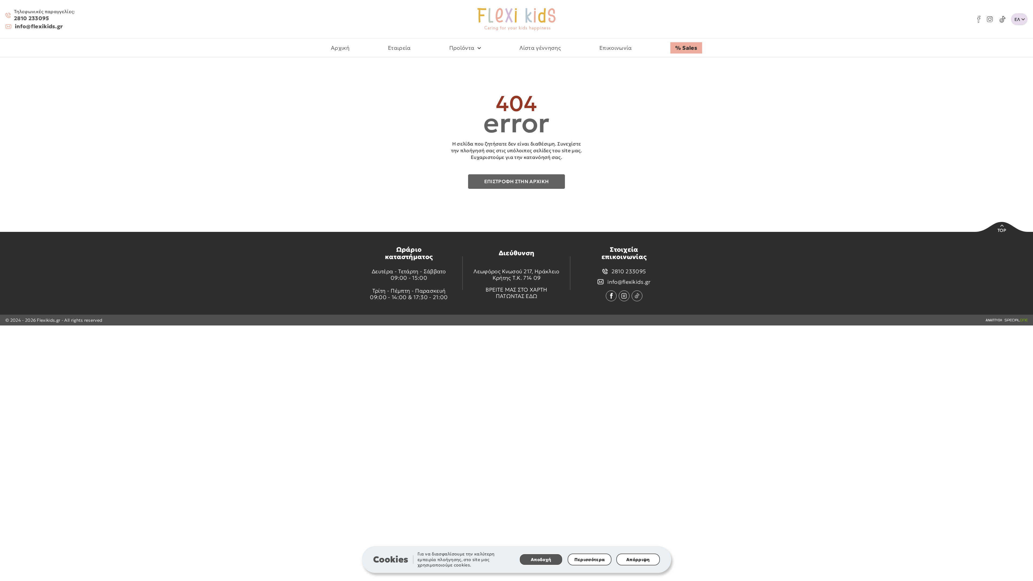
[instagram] (990, 19)
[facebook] (978, 19)
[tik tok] (1002, 19)
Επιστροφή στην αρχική (516, 181)
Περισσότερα (589, 559)
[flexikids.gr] (516, 19)
